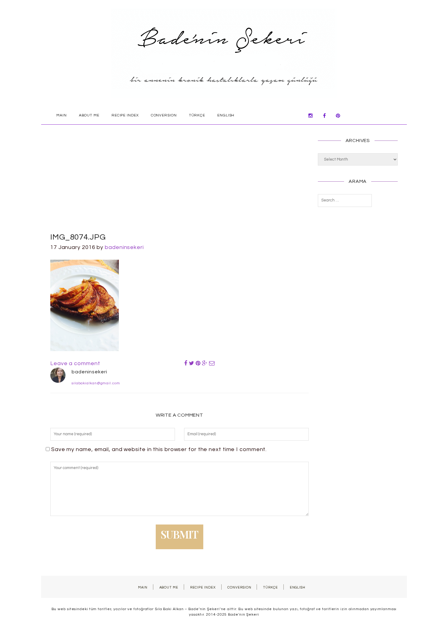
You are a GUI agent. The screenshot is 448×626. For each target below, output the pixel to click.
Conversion (164, 115)
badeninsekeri (124, 247)
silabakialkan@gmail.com (96, 383)
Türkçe (197, 115)
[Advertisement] (179, 185)
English (225, 115)
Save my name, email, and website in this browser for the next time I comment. (159, 449)
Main (61, 115)
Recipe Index (125, 115)
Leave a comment (75, 363)
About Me (89, 115)
